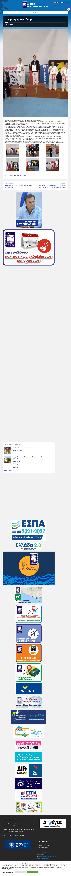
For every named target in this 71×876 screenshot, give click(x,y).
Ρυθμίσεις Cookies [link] (8, 872)
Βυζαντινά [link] (17, 467)
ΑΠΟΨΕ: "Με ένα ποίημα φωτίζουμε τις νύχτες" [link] (18, 186)
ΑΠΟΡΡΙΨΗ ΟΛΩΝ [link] (20, 872)
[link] (68, 9)
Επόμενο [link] (63, 183)
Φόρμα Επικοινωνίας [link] (43, 858)
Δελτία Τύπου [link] (22, 175)
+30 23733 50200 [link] (44, 853)
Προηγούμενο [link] (9, 183)
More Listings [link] (8, 470)
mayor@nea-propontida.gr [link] (48, 856)
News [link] (11, 24)
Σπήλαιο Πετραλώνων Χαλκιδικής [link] (23, 447)
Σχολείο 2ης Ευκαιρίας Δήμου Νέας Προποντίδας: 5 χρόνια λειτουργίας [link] (52, 186)
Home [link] (7, 24)
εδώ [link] (11, 869)
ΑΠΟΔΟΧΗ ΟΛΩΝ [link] (32, 872)
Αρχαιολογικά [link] (18, 450)
